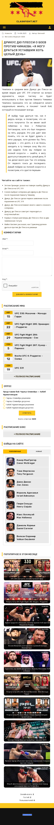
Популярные (15, 451)
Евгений (41, 33)
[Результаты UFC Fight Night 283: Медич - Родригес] (27, 595)
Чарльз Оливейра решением (18, 398)
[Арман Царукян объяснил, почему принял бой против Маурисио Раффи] (27, 618)
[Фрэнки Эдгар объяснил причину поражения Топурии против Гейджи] (27, 756)
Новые (39, 451)
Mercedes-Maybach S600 (15, 37)
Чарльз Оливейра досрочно (18, 401)
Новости (8, 33)
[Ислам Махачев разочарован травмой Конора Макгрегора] (27, 641)
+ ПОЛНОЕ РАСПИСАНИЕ (27, 376)
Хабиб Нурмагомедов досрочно (20, 408)
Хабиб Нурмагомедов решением (20, 404)
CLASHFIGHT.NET (26, 21)
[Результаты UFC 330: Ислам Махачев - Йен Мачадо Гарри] (27, 687)
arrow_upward (48, 819)
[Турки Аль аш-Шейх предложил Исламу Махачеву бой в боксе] (27, 664)
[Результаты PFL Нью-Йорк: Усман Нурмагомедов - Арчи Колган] (27, 710)
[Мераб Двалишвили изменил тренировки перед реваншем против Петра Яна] (27, 779)
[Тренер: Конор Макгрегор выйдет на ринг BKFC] (27, 733)
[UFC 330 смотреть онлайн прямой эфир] (27, 572)
